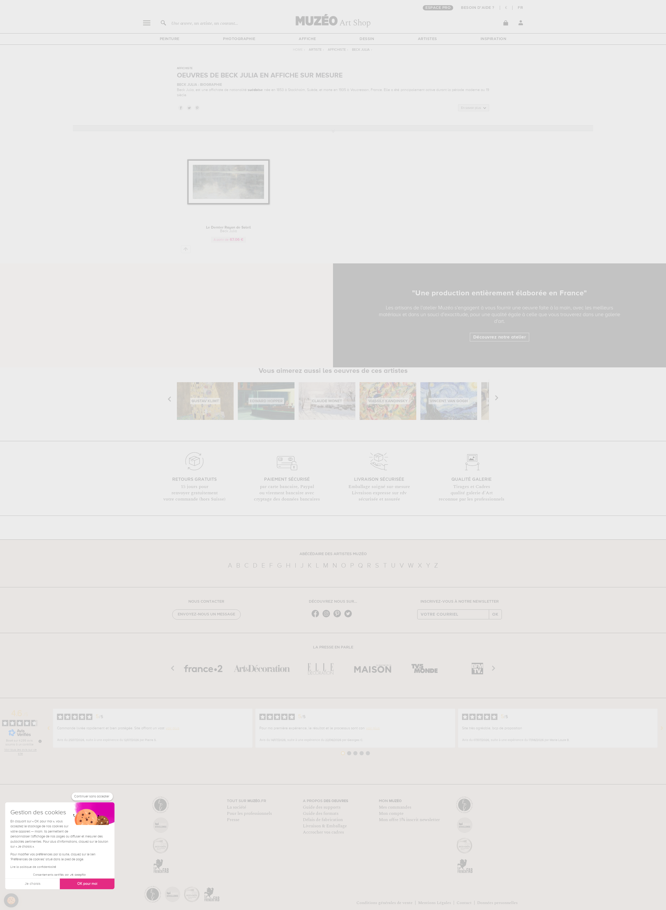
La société (236, 807)
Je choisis (32, 884)
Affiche (307, 39)
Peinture (170, 39)
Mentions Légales (434, 903)
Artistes (427, 39)
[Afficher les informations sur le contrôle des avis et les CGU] (40, 741)
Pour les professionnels (249, 813)
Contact (464, 903)
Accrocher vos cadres (323, 832)
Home (298, 49)
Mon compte (391, 813)
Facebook (180, 107)
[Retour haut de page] (185, 249)
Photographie (239, 39)
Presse (233, 819)
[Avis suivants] (661, 728)
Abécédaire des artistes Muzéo (333, 554)
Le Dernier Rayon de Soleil (228, 229)
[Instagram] (327, 617)
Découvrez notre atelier (499, 337)
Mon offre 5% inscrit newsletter (409, 819)
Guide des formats (320, 813)
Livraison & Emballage (325, 826)
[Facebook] (316, 617)
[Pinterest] (338, 617)
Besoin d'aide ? (478, 7)
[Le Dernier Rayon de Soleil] (228, 203)
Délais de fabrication (323, 819)
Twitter (189, 107)
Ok (495, 614)
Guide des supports (322, 807)
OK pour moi (87, 884)
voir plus (172, 728)
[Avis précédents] (48, 728)
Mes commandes (395, 807)
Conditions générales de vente (384, 903)
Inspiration (494, 39)
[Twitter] (349, 617)
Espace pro (438, 7)
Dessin (367, 39)
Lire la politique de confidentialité (33, 867)
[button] (11, 900)
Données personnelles (497, 903)
